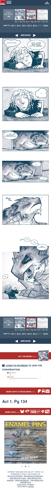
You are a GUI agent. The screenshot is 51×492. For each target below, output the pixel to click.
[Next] (34, 35)
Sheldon (10, 480)
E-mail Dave (21, 484)
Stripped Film (25, 482)
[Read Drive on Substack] (43, 391)
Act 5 (35, 25)
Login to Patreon (17, 366)
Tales (45, 25)
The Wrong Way (36, 480)
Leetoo (31, 486)
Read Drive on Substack (33, 476)
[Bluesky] (22, 411)
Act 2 (19, 25)
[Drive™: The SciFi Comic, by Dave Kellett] (2, 2)
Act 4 (29, 25)
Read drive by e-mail (18, 478)
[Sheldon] (27, 411)
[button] (22, 466)
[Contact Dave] (47, 411)
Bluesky (31, 484)
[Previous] (16, 35)
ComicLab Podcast (22, 480)
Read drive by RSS (34, 478)
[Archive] (47, 2)
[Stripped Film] (33, 411)
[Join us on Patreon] (39, 391)
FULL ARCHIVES (8, 13)
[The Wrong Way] (42, 411)
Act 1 (13, 25)
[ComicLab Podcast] (38, 411)
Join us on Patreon (14, 476)
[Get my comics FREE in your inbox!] (47, 391)
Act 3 (24, 25)
